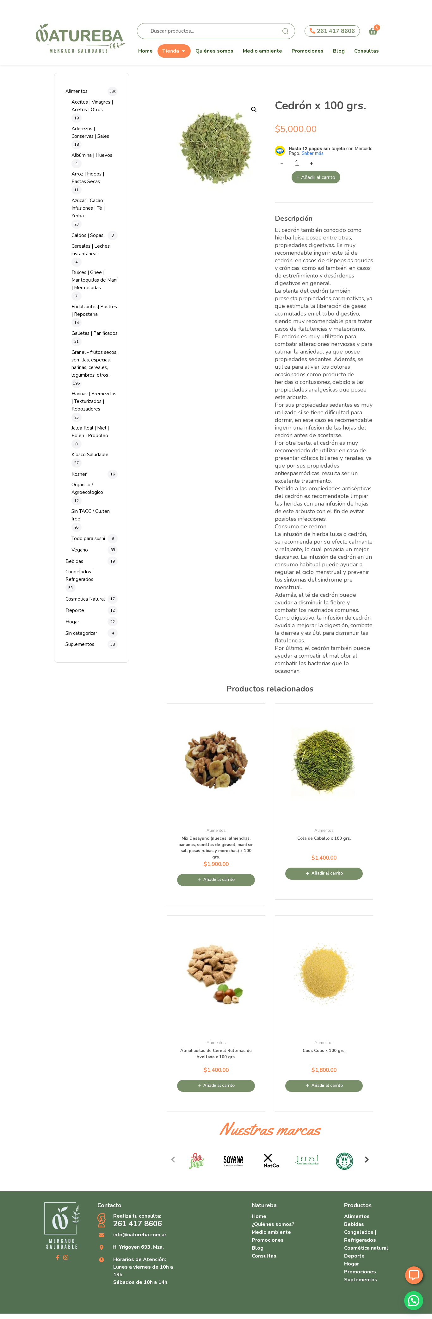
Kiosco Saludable (89, 454)
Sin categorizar (81, 633)
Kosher (79, 474)
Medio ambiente (262, 51)
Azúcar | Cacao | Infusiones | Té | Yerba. (88, 208)
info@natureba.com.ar (139, 1234)
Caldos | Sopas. (87, 235)
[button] (254, 109)
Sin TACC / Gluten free (90, 515)
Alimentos (76, 91)
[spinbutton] (297, 163)
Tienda (170, 51)
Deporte (74, 610)
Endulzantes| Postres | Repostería (94, 310)
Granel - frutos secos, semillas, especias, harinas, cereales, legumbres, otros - (94, 363)
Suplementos (79, 644)
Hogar (72, 622)
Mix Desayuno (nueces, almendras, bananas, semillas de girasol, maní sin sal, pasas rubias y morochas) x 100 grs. (216, 848)
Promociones (308, 51)
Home (145, 51)
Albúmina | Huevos (91, 155)
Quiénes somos (214, 51)
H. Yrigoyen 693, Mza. (138, 1247)
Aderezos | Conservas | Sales (90, 132)
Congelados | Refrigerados (79, 576)
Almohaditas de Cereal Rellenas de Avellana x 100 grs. (216, 1054)
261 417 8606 (335, 31)
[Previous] (173, 1159)
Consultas (366, 51)
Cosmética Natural (85, 599)
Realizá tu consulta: (137, 1220)
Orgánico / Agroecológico (87, 488)
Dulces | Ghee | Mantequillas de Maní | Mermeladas (94, 280)
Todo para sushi (88, 538)
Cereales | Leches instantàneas (90, 250)
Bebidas (74, 561)
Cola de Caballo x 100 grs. (324, 838)
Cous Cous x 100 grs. (324, 1051)
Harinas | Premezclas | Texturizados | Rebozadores (93, 401)
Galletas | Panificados (94, 333)
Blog (339, 51)
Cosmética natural (366, 1248)
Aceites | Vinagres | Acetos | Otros (92, 106)
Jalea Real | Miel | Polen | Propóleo (90, 432)
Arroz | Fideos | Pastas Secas (87, 178)
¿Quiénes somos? (273, 1224)
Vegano (79, 550)
